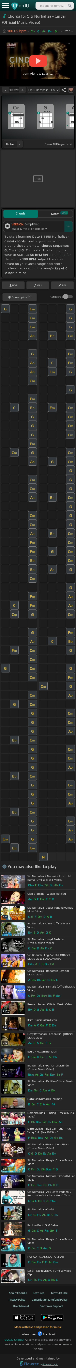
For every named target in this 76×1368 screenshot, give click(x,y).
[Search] (69, 6)
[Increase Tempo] (22, 90)
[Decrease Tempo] (5, 90)
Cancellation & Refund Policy (49, 1299)
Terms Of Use (59, 1293)
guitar (10, 144)
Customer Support (51, 1306)
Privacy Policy (17, 1299)
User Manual (21, 1306)
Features (38, 1293)
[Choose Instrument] (20, 144)
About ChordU (18, 1293)
